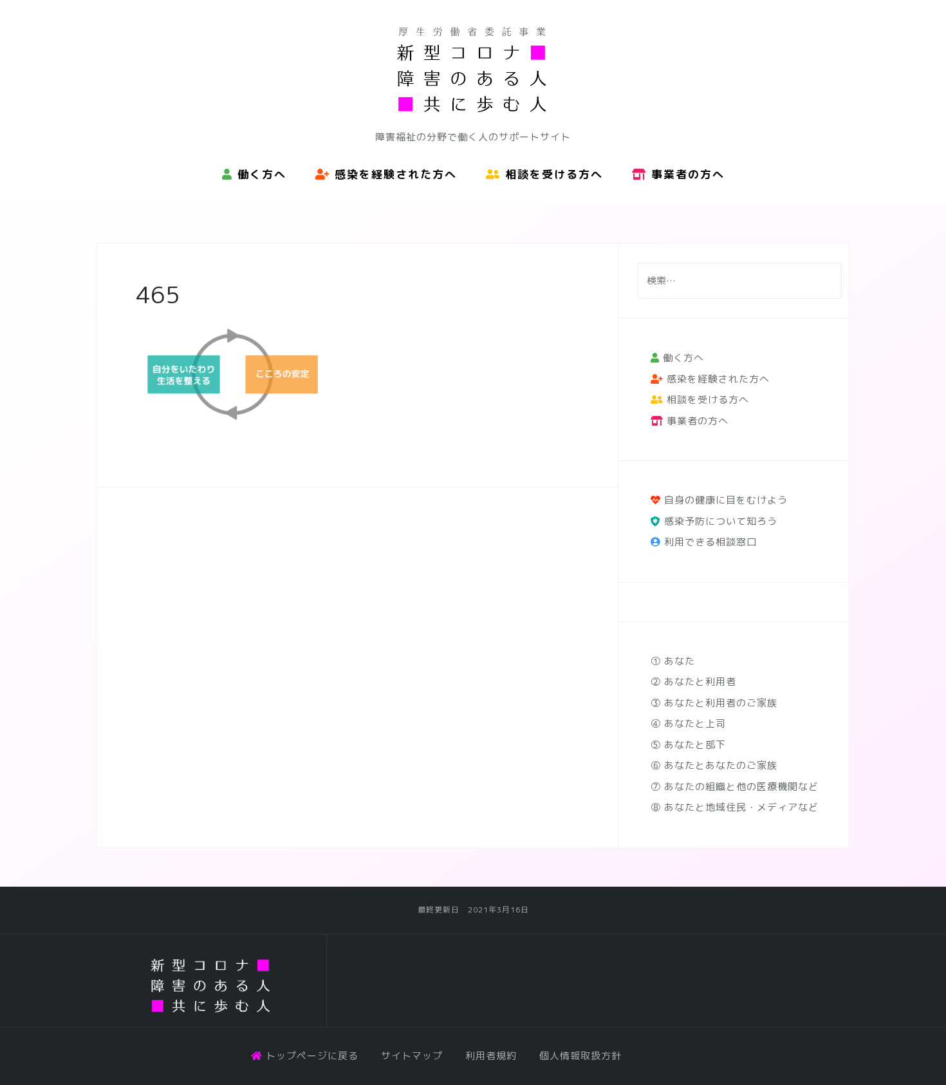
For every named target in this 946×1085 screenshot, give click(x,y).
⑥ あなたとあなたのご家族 (714, 765)
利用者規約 (491, 1055)
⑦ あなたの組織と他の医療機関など (735, 786)
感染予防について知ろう (719, 521)
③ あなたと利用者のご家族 (714, 703)
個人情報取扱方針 (580, 1055)
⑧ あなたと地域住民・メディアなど (735, 807)
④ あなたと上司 (688, 723)
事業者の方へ (686, 174)
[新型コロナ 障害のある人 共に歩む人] (211, 986)
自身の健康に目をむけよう (724, 500)
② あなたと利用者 (693, 681)
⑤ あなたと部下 (688, 744)
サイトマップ (412, 1055)
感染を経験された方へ (393, 174)
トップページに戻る (310, 1055)
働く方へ (259, 174)
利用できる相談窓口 (709, 542)
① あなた (673, 661)
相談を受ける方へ (552, 174)
